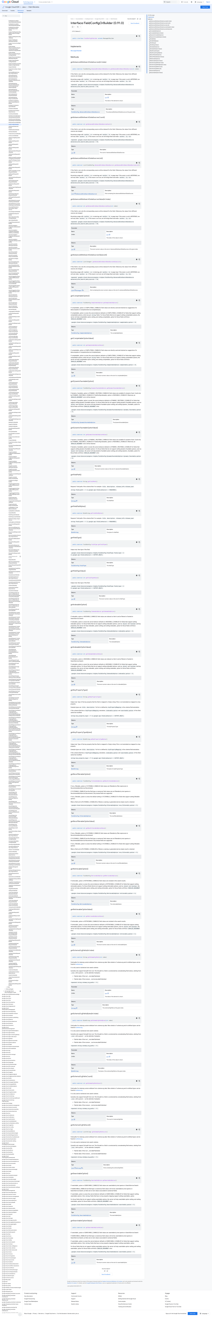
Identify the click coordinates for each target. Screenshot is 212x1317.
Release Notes (75, 1301)
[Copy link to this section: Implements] (82, 47)
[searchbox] (11, 16)
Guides (13, 10)
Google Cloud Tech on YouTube (173, 1306)
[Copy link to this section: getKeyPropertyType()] (89, 690)
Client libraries (33, 7)
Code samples (122, 1301)
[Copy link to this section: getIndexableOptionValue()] (92, 647)
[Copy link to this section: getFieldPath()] (83, 475)
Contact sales (27, 1304)
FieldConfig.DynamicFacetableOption (83, 422)
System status (75, 1304)
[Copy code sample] (139, 36)
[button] (11, 987)
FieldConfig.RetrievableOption (81, 904)
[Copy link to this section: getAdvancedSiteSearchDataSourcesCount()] (106, 117)
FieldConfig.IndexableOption (80, 642)
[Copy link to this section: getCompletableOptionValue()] (95, 338)
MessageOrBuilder (76, 51)
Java (24, 7)
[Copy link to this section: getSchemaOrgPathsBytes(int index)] (100, 1014)
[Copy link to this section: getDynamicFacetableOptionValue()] (99, 428)
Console (185, 2)
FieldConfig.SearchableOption (81, 1215)
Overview (5, 10)
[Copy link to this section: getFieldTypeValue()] (87, 571)
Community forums (76, 1296)
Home (72, 18)
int (106, 97)
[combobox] (171, 1)
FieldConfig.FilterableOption (81, 816)
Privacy (35, 1313)
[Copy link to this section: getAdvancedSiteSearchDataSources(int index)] (108, 62)
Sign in (208, 2)
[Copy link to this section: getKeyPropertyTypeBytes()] (93, 732)
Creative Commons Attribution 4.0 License (112, 1281)
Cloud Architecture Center (125, 1304)
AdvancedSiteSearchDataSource (86, 194)
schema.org (79, 964)
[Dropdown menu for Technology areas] (35, 2)
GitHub (120, 1296)
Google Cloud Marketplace (31, 1301)
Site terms (41, 1313)
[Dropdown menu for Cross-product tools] (52, 2)
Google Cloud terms (50, 1313)
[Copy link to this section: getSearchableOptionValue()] (94, 1221)
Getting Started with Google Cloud (127, 1298)
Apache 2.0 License (72, 1283)
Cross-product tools (44, 2)
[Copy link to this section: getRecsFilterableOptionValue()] (96, 821)
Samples (29, 10)
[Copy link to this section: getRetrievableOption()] (90, 869)
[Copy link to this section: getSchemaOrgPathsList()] (92, 1125)
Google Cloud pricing (29, 1298)
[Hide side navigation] (20, 1314)
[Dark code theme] (136, 36)
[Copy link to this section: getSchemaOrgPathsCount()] (94, 1077)
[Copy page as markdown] (77, 27)
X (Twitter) (168, 1301)
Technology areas (28, 2)
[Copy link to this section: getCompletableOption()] (91, 296)
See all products (28, 1296)
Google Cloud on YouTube (171, 1304)
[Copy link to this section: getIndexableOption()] (88, 605)
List (72, 194)
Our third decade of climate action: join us (68, 1313)
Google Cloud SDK (12, 7)
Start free (205, 7)
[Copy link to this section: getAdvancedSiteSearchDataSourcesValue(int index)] (112, 199)
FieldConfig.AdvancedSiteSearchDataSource (85, 112)
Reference (21, 10)
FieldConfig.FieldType (78, 565)
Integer (78, 290)
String (73, 501)
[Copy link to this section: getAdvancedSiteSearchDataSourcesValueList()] (108, 255)
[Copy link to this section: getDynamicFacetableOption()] (95, 381)
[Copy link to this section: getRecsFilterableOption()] (92, 774)
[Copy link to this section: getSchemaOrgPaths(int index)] (95, 951)
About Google (27, 1313)
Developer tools (89, 18)
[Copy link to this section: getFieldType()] (83, 538)
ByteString (74, 532)
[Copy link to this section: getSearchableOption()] (89, 1174)
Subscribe (192, 1313)
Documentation (79, 18)
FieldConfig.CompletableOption (81, 333)
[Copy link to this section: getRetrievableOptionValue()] (94, 910)
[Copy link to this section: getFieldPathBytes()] (87, 506)
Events (167, 1298)
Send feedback (135, 23)
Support (73, 1298)
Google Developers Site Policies (94, 1283)
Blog (166, 1296)
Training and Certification (124, 1306)
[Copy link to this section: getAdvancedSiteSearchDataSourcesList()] (104, 158)
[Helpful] (137, 19)
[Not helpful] (140, 19)
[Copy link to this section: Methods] (81, 57)
